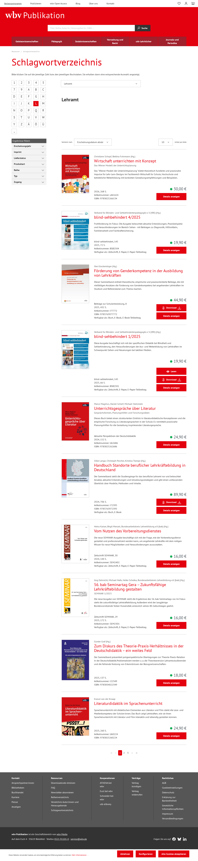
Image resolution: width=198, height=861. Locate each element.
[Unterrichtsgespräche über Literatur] (75, 421)
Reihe (16, 170)
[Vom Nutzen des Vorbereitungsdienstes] (75, 544)
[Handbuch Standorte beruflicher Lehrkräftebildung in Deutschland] (75, 478)
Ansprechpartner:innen (23, 782)
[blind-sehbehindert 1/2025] (75, 349)
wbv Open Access (58, 3)
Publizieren (35, 3)
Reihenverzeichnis (60, 797)
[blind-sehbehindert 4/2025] (75, 230)
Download (171, 307)
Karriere (15, 797)
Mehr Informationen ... (80, 855)
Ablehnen (125, 853)
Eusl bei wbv (106, 791)
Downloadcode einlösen (63, 782)
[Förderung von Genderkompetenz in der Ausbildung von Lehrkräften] (75, 284)
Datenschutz (168, 792)
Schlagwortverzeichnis (62, 810)
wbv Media (62, 834)
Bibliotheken (18, 787)
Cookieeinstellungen (172, 787)
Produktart (19, 164)
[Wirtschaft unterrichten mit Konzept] (75, 174)
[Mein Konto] (186, 3)
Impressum (167, 813)
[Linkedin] (184, 839)
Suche (144, 28)
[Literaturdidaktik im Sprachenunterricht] (75, 716)
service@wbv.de (79, 839)
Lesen (173, 371)
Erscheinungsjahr (22, 146)
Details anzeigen (171, 196)
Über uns (93, 3)
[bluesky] (178, 839)
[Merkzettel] (179, 3)
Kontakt (110, 3)
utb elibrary (105, 804)
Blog (78, 3)
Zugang (18, 181)
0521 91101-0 (61, 839)
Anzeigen (16, 806)
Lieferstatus (20, 158)
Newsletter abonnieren (62, 792)
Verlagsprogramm (13, 3)
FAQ (53, 787)
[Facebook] (173, 839)
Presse (15, 802)
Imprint (17, 151)
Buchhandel (17, 792)
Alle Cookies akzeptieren (173, 853)
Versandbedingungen (172, 818)
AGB (164, 782)
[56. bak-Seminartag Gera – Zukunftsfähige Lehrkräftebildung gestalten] (75, 597)
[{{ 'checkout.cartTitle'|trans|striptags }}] (193, 3)
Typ (15, 176)
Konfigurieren (146, 853)
